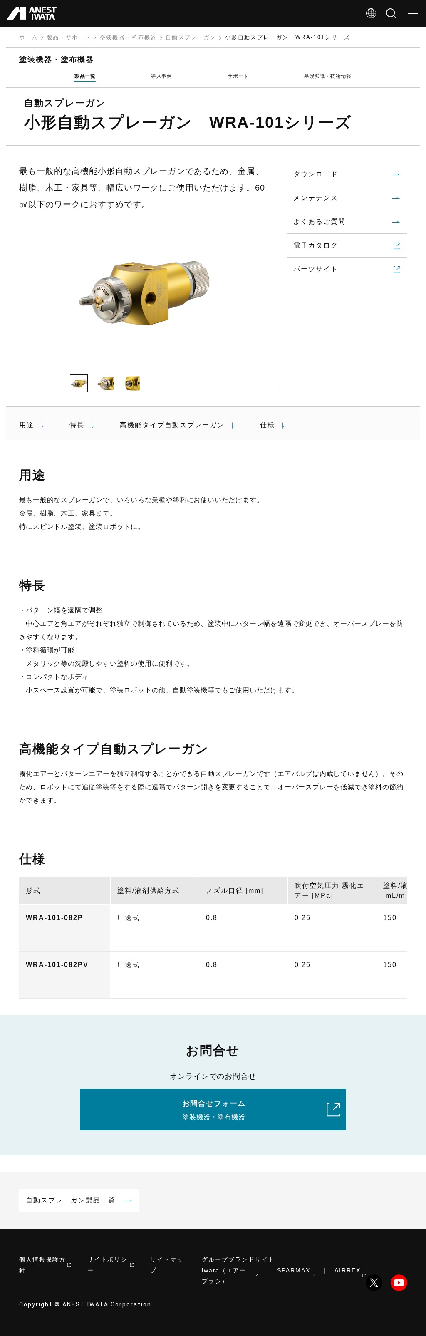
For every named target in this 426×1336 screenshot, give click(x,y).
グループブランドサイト (238, 1259)
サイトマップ (166, 1265)
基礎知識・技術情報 (327, 76)
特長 (78, 425)
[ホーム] (31, 13)
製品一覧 (84, 76)
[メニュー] (412, 13)
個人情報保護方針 (42, 1265)
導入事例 (161, 76)
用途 (28, 425)
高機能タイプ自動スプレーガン (173, 425)
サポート (238, 76)
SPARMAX (293, 1270)
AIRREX (347, 1270)
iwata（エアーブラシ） (224, 1275)
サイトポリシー (107, 1265)
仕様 (268, 425)
